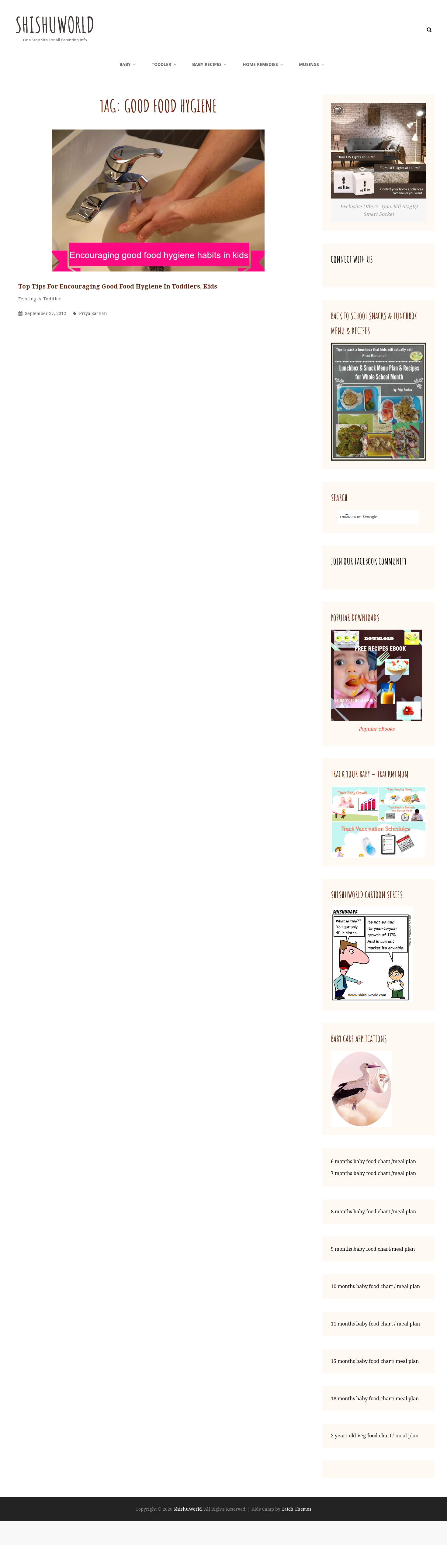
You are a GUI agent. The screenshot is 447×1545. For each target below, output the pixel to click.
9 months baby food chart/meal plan (373, 1249)
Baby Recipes (207, 64)
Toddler (161, 64)
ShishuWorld (55, 24)
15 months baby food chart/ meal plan (375, 1361)
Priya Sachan (93, 313)
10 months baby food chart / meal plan (375, 1286)
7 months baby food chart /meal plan (373, 1173)
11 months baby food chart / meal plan (375, 1323)
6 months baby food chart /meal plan (373, 1161)
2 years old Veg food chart (361, 1435)
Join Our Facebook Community (369, 561)
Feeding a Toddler (39, 299)
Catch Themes (296, 1509)
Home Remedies (260, 64)
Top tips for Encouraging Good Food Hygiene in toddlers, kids (117, 286)
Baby (125, 64)
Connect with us (352, 259)
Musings (309, 64)
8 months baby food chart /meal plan (373, 1211)
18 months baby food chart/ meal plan (375, 1398)
